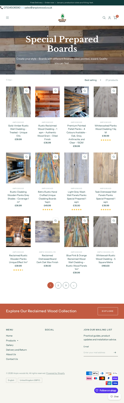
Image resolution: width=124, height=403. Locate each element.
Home (9, 335)
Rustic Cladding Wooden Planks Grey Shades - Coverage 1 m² (18, 197)
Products (11, 340)
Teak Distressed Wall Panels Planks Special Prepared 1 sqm (105, 197)
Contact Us (12, 359)
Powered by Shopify (55, 373)
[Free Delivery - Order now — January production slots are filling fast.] (62, 2)
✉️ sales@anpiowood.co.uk (36, 7)
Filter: (9, 79)
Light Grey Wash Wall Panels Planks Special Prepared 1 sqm (76, 197)
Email (86, 346)
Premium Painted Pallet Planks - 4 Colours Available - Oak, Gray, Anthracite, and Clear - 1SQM (76, 134)
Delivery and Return (16, 349)
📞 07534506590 (10, 7)
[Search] (104, 18)
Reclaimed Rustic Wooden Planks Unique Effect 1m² (18, 259)
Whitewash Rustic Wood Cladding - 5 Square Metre (106, 259)
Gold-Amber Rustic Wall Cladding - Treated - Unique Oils (18, 130)
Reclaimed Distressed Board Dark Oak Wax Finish (47, 259)
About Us (11, 354)
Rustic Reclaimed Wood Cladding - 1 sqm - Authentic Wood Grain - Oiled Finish (47, 132)
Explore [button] (108, 311)
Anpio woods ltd (47, 252)
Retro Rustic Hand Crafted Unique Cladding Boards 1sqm (47, 197)
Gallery (9, 345)
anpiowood (105, 122)
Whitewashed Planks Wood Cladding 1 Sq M (106, 129)
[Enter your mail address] (115, 352)
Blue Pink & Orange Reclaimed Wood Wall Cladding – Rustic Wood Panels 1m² (76, 262)
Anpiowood (18, 122)
